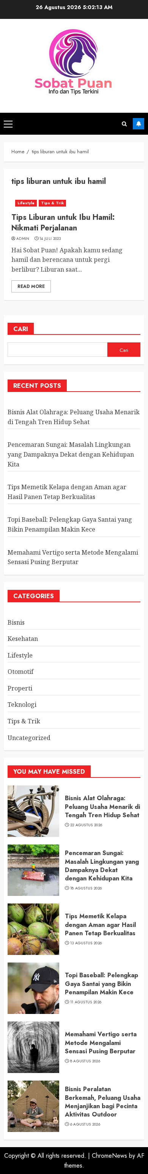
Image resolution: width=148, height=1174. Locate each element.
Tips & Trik (52, 203)
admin (23, 238)
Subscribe (138, 123)
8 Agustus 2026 (85, 1061)
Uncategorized (29, 738)
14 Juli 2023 (50, 238)
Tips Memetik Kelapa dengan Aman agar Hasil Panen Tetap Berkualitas (100, 925)
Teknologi (22, 704)
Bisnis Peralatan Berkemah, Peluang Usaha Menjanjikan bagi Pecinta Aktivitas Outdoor (102, 1102)
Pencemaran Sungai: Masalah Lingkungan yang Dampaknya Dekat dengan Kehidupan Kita (71, 454)
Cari (20, 329)
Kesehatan (23, 638)
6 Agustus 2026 (85, 1124)
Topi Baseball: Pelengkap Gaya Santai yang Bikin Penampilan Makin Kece (101, 984)
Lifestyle (26, 203)
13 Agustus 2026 (86, 943)
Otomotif (20, 671)
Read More (31, 286)
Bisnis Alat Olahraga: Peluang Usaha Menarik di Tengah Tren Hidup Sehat (102, 806)
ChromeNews (109, 1155)
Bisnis (16, 622)
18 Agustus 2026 (86, 888)
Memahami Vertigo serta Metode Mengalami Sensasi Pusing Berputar (101, 1043)
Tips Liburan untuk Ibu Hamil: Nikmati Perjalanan (63, 222)
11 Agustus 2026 (86, 1002)
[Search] (124, 124)
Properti (20, 688)
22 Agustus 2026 (86, 825)
